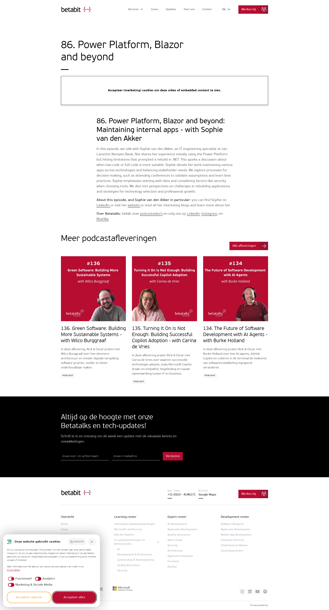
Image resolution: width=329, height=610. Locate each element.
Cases (154, 9)
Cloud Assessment (232, 550)
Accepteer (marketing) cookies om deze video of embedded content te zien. (164, 90)
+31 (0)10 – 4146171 (182, 494)
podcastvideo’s (151, 214)
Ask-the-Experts (124, 534)
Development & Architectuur (134, 554)
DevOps (172, 566)
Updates (171, 9)
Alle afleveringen (244, 245)
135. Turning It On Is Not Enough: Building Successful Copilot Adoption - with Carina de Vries (164, 338)
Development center (235, 517)
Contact (207, 9)
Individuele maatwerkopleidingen (134, 524)
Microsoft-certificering (128, 529)
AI (118, 549)
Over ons (189, 9)
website (134, 205)
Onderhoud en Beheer (234, 545)
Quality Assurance (128, 565)
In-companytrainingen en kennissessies (129, 542)
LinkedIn (103, 205)
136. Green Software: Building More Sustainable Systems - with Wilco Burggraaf (93, 334)
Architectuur (175, 550)
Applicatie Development (182, 529)
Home (64, 524)
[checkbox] (19, 578)
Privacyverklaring (259, 605)
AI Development (177, 524)
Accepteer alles (74, 597)
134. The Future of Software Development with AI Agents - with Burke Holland (235, 334)
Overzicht (78, 541)
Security (122, 570)
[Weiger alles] (92, 541)
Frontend (173, 561)
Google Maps (207, 494)
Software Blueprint (232, 524)
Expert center (177, 517)
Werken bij (248, 9)
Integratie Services (232, 540)
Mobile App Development (236, 534)
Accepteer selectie (29, 597)
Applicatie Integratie (180, 556)
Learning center (125, 517)
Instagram (209, 214)
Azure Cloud (175, 540)
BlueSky (103, 219)
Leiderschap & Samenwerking (135, 560)
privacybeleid (13, 570)
